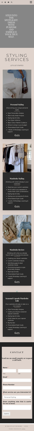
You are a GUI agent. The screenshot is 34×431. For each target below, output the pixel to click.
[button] (31, 2)
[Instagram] (2, 2)
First (4, 373)
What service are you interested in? (17, 393)
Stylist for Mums (16, 426)
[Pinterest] (5, 2)
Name (5, 367)
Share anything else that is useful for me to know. (17, 402)
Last (19, 373)
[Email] (8, 2)
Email (5, 377)
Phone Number (9, 385)
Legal (26, 426)
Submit (6, 414)
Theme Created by (17, 429)
